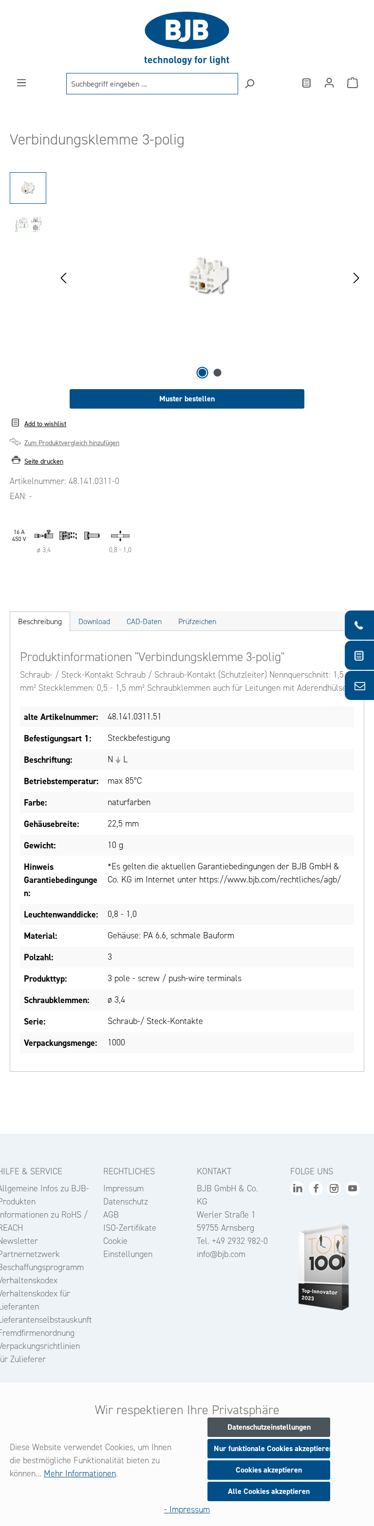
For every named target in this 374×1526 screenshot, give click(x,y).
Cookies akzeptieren (269, 1470)
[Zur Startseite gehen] (187, 38)
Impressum (123, 1188)
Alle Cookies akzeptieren (269, 1491)
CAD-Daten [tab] (144, 621)
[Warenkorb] (352, 82)
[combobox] (152, 83)
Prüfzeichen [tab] (197, 621)
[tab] (40, 621)
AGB (111, 1214)
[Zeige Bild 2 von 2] (218, 373)
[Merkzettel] (306, 82)
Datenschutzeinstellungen (269, 1427)
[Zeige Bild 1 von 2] (202, 373)
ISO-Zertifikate (129, 1227)
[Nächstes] (356, 277)
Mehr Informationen (80, 1473)
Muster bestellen (187, 399)
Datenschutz (125, 1201)
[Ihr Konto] (329, 82)
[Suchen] (249, 83)
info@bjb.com (221, 1254)
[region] (187, 276)
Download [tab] (94, 621)
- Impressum (187, 1509)
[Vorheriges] (63, 277)
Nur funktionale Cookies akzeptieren (272, 1448)
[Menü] (21, 82)
